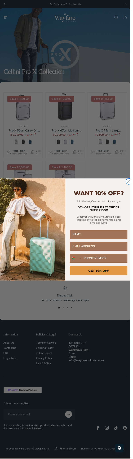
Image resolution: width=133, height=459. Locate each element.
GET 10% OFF (98, 270)
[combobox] (76, 258)
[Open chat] (119, 448)
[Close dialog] (129, 181)
